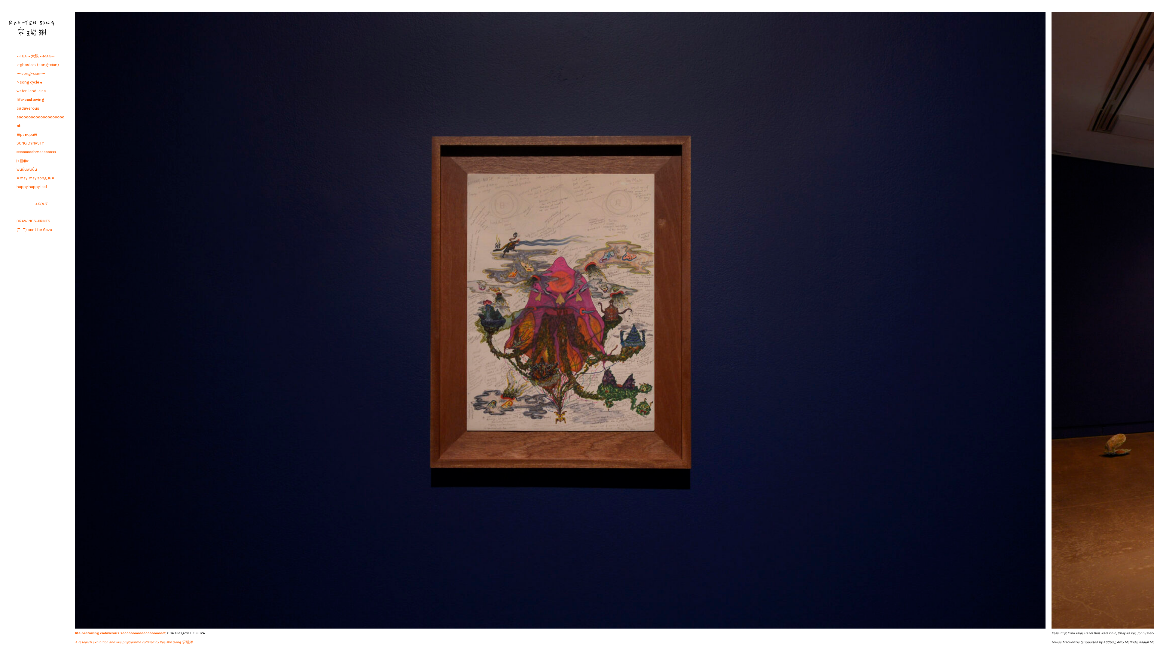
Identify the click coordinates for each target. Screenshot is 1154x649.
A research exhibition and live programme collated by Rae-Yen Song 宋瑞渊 (134, 642)
